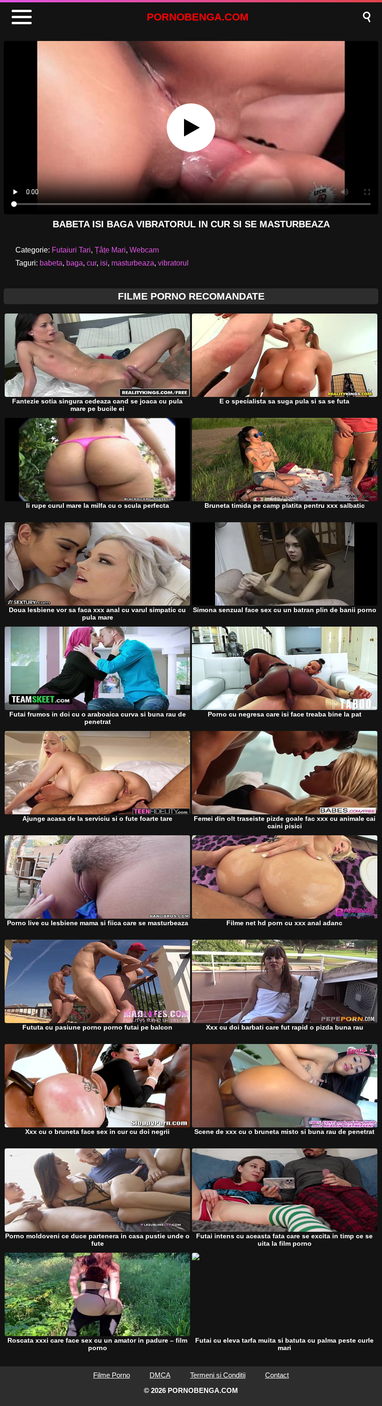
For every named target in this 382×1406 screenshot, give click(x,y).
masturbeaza (132, 263)
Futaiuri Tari (71, 250)
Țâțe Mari (110, 250)
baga (74, 263)
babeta (51, 263)
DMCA (160, 1375)
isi (104, 263)
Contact (277, 1375)
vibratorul (173, 263)
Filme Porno (111, 1375)
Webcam (144, 250)
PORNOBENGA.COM (197, 17)
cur (91, 263)
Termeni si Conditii (218, 1375)
